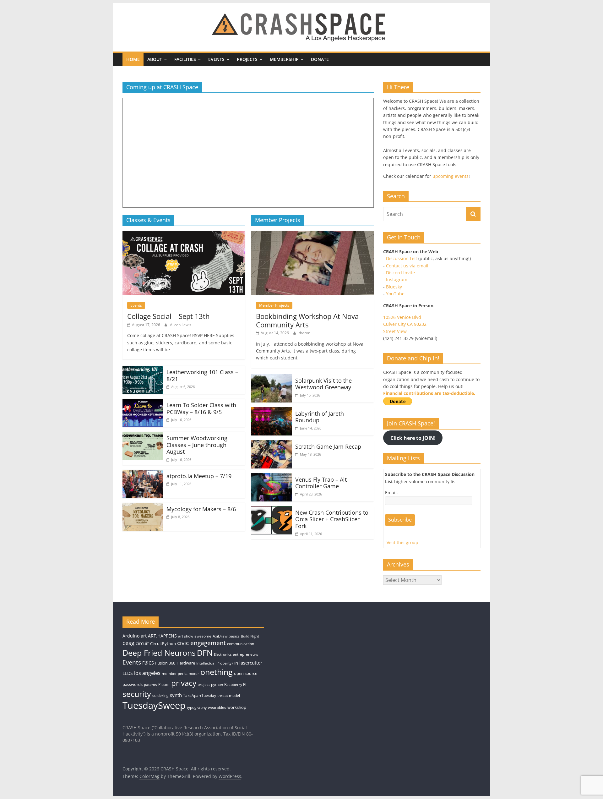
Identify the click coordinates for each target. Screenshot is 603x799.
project (204, 684)
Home (133, 59)
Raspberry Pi (235, 684)
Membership (284, 59)
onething (216, 671)
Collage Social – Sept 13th (168, 316)
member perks (174, 673)
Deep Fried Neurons (159, 652)
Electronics (222, 654)
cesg (128, 643)
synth (176, 695)
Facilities (185, 59)
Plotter (164, 684)
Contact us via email (407, 266)
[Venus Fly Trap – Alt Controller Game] (271, 476)
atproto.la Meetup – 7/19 (198, 476)
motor (194, 673)
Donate (320, 59)
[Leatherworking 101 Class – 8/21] (142, 369)
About (154, 59)
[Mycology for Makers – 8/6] (142, 506)
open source (245, 673)
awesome (202, 636)
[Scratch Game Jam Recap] (271, 444)
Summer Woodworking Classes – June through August (196, 444)
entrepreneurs (245, 654)
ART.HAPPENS (162, 636)
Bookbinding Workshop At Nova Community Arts (307, 320)
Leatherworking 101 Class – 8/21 (202, 375)
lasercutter (250, 662)
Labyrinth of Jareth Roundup (319, 417)
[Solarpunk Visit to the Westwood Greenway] (271, 378)
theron (304, 333)
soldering (160, 695)
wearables (217, 707)
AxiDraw (220, 636)
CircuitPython (163, 643)
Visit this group (402, 542)
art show (185, 636)
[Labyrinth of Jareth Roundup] (271, 411)
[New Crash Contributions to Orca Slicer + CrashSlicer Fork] (271, 509)
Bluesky (394, 287)
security (136, 693)
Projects (247, 59)
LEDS (127, 673)
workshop (236, 707)
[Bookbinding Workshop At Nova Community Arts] (312, 234)
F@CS (148, 663)
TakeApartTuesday (199, 695)
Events (216, 59)
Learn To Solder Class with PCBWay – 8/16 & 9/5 (201, 408)
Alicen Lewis (180, 324)
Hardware (186, 663)
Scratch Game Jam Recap (328, 446)
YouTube (395, 294)
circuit (142, 643)
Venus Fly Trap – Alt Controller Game (321, 483)
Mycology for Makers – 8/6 (201, 509)
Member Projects (274, 305)
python (217, 684)
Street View (395, 331)
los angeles (147, 673)
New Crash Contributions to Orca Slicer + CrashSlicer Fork (331, 519)
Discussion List (401, 258)
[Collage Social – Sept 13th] (183, 234)
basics (234, 636)
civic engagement (201, 643)
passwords (132, 684)
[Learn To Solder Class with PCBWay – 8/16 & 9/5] (142, 402)
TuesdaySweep (154, 705)
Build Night (250, 636)
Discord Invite (400, 273)
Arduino (130, 636)
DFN (205, 652)
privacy (183, 683)
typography (197, 707)
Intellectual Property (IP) (217, 663)
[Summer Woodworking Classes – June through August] (142, 435)
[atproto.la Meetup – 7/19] (142, 473)
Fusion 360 (165, 663)
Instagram (396, 279)
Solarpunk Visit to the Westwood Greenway (323, 384)
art (144, 635)
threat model (228, 695)
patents (150, 684)
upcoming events (450, 176)
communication (240, 643)
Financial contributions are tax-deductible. (429, 393)
